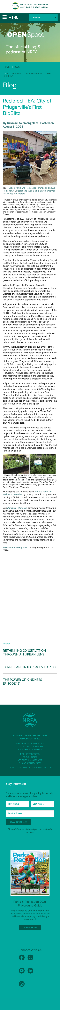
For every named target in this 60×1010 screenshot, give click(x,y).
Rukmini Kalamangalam (15, 547)
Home (6, 67)
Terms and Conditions (42, 768)
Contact (12, 768)
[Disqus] (30, 590)
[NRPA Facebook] (21, 960)
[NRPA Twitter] (30, 960)
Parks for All (9, 190)
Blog (17, 67)
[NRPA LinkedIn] (30, 973)
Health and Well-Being (27, 190)
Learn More (30, 927)
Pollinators (19, 193)
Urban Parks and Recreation (23, 187)
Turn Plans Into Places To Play (29, 667)
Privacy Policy (23, 768)
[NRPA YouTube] (21, 973)
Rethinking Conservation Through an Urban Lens (24, 652)
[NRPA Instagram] (21, 986)
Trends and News (46, 187)
